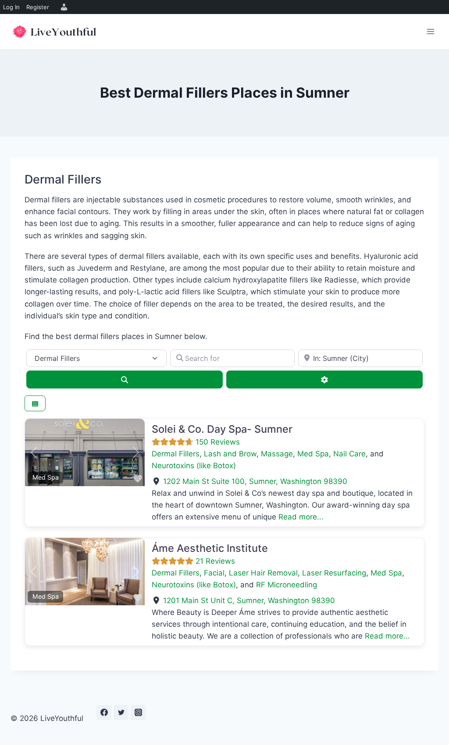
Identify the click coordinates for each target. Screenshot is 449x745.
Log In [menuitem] (11, 7)
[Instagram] (138, 712)
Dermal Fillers (176, 453)
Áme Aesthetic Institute (210, 548)
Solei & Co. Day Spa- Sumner (222, 429)
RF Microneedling (286, 584)
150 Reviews (218, 442)
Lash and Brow (230, 453)
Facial (214, 572)
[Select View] (35, 403)
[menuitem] (63, 7)
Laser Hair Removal (263, 572)
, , (255, 481)
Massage (277, 453)
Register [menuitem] (37, 7)
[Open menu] (430, 31)
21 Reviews (215, 561)
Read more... (301, 516)
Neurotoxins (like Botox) (194, 465)
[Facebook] (103, 712)
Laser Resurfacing (334, 572)
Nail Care (349, 453)
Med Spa (45, 477)
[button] (34, 452)
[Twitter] (121, 712)
